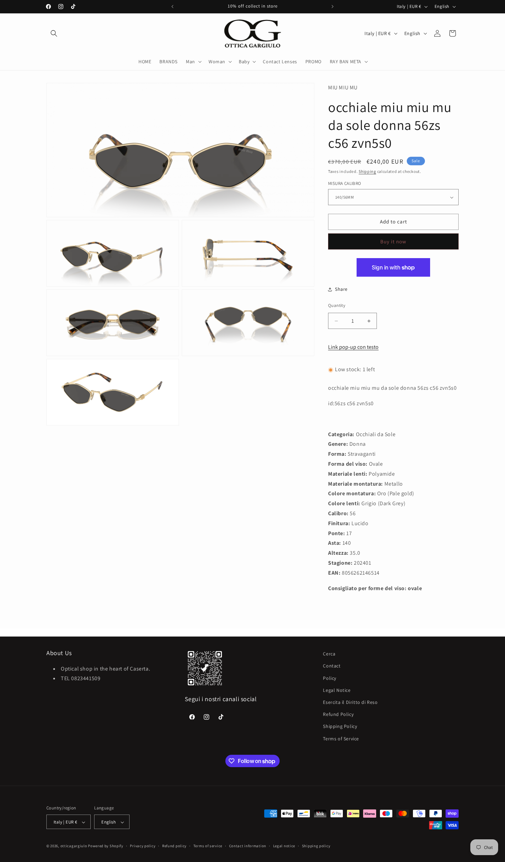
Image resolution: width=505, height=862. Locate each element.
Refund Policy (338, 714)
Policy (329, 678)
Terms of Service (341, 738)
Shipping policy (316, 845)
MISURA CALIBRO (344, 184)
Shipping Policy (340, 726)
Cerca (329, 654)
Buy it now (393, 241)
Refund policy (174, 845)
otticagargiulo (73, 846)
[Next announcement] (332, 6)
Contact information (247, 845)
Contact (331, 666)
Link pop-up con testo (353, 347)
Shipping (367, 171)
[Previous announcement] (172, 6)
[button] (53, 33)
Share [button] (341, 289)
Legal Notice (336, 690)
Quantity (336, 305)
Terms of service (207, 845)
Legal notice (284, 845)
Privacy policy (142, 845)
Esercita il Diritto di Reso (350, 702)
